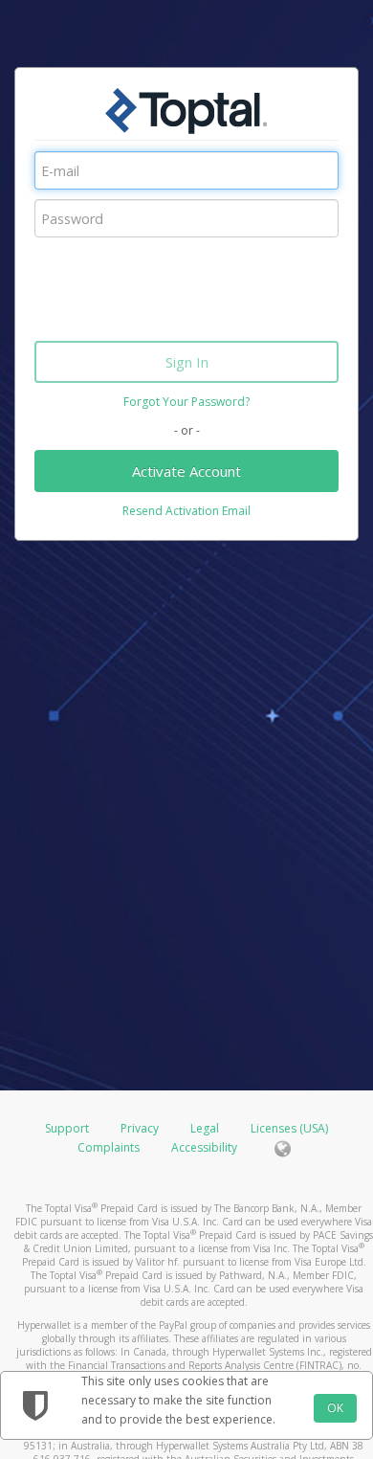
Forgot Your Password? (186, 401)
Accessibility (204, 1147)
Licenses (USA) (289, 1128)
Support (67, 1128)
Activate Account (186, 471)
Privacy (140, 1128)
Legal (204, 1128)
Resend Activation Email (186, 511)
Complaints (110, 1147)
